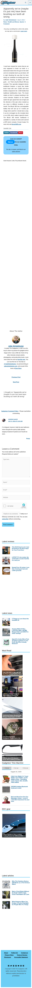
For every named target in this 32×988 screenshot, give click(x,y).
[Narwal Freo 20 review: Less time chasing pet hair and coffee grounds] (6, 571)
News (5, 22)
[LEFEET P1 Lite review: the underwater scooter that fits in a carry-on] (6, 560)
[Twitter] (11, 966)
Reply (28, 438)
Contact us (24, 953)
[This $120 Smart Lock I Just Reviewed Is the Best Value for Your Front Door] (6, 550)
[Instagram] (13, 966)
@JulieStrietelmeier (10, 364)
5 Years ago (16, 768)
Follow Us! (14, 953)
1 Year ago (7, 768)
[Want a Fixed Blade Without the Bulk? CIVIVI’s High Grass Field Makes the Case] (6, 895)
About (6, 953)
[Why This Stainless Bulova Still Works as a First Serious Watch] (6, 884)
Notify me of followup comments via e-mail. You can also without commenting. (14, 516)
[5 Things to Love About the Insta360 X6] (6, 622)
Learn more (24, 31)
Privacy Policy (9, 955)
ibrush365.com (16, 124)
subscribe (5, 519)
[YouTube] (18, 966)
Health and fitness (13, 22)
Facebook (13, 132)
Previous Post (16, 377)
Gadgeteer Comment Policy (9, 411)
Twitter (6, 132)
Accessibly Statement (21, 957)
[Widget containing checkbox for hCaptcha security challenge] (14, 506)
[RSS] (21, 966)
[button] (26, 2)
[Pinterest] (16, 966)
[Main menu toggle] (30, 2)
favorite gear (21, 359)
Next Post (16, 382)
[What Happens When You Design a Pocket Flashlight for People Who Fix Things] (6, 905)
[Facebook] (8, 966)
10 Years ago (25, 768)
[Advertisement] (16, 182)
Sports (22, 22)
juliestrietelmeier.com (10, 366)
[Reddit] (23, 966)
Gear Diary (18, 368)
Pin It (20, 132)
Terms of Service (22, 955)
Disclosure (7, 957)
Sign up (10, 142)
